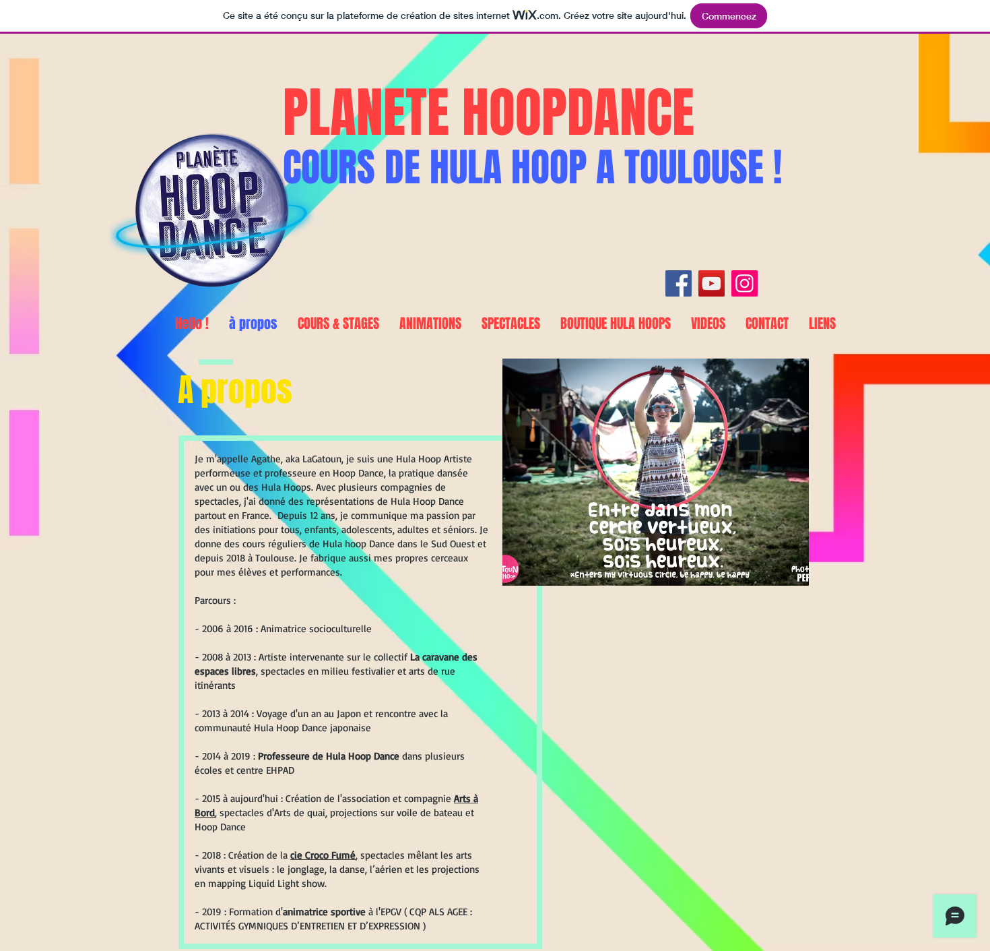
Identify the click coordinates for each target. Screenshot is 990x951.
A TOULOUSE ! (684, 167)
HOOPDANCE (578, 112)
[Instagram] (744, 283)
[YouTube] (711, 283)
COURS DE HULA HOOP (435, 167)
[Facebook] (678, 283)
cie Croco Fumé (323, 855)
